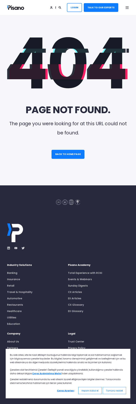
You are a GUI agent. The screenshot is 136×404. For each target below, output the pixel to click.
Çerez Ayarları (65, 390)
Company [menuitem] (13, 333)
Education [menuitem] (13, 324)
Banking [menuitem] (12, 273)
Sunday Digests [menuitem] (78, 285)
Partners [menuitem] (12, 348)
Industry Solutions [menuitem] (19, 265)
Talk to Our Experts (101, 7)
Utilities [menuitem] (11, 317)
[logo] (15, 232)
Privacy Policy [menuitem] (76, 348)
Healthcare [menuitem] (14, 311)
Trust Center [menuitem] (76, 341)
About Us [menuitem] (13, 341)
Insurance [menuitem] (13, 279)
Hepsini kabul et (90, 390)
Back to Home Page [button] (68, 154)
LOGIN (74, 7)
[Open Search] (60, 7)
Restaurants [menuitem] (15, 305)
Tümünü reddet (114, 390)
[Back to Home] (15, 7)
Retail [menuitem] (10, 285)
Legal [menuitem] (71, 333)
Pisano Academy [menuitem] (79, 265)
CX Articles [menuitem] (75, 292)
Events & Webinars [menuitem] (80, 279)
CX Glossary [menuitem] (76, 305)
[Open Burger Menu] (127, 8)
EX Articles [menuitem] (74, 298)
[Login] (51, 7)
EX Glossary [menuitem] (75, 311)
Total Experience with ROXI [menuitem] (85, 273)
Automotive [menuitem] (14, 298)
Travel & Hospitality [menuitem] (19, 292)
